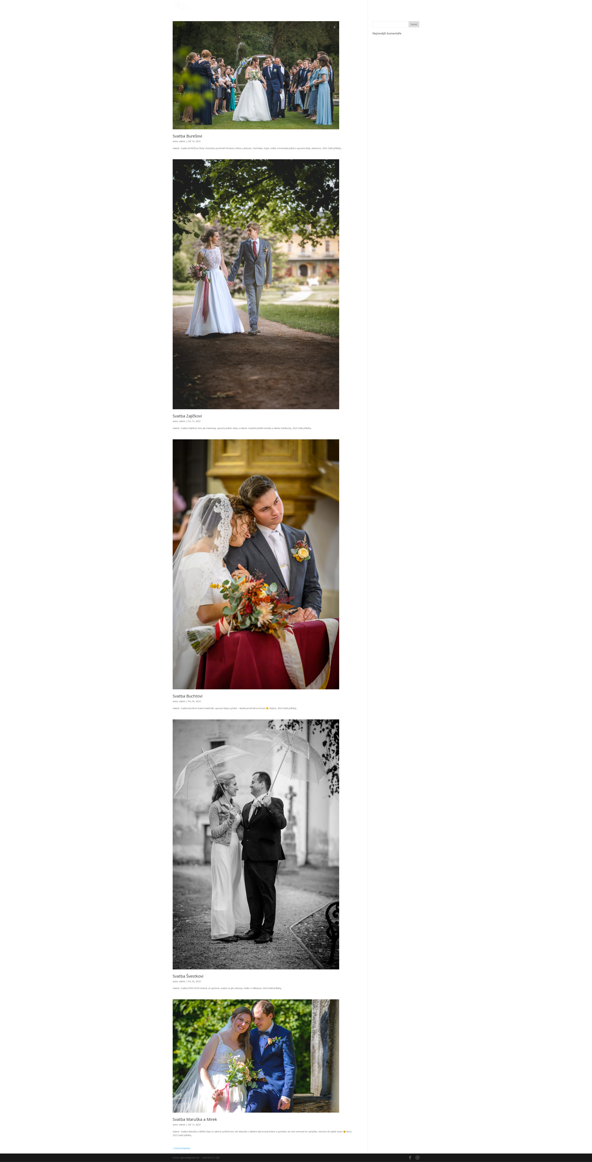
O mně (415, 6)
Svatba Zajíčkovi (187, 416)
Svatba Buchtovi (187, 696)
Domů (354, 6)
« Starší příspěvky (181, 1148)
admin (182, 141)
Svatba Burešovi (187, 136)
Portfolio (390, 6)
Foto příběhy (370, 6)
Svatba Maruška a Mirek (195, 1119)
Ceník (403, 6)
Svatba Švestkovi (188, 976)
